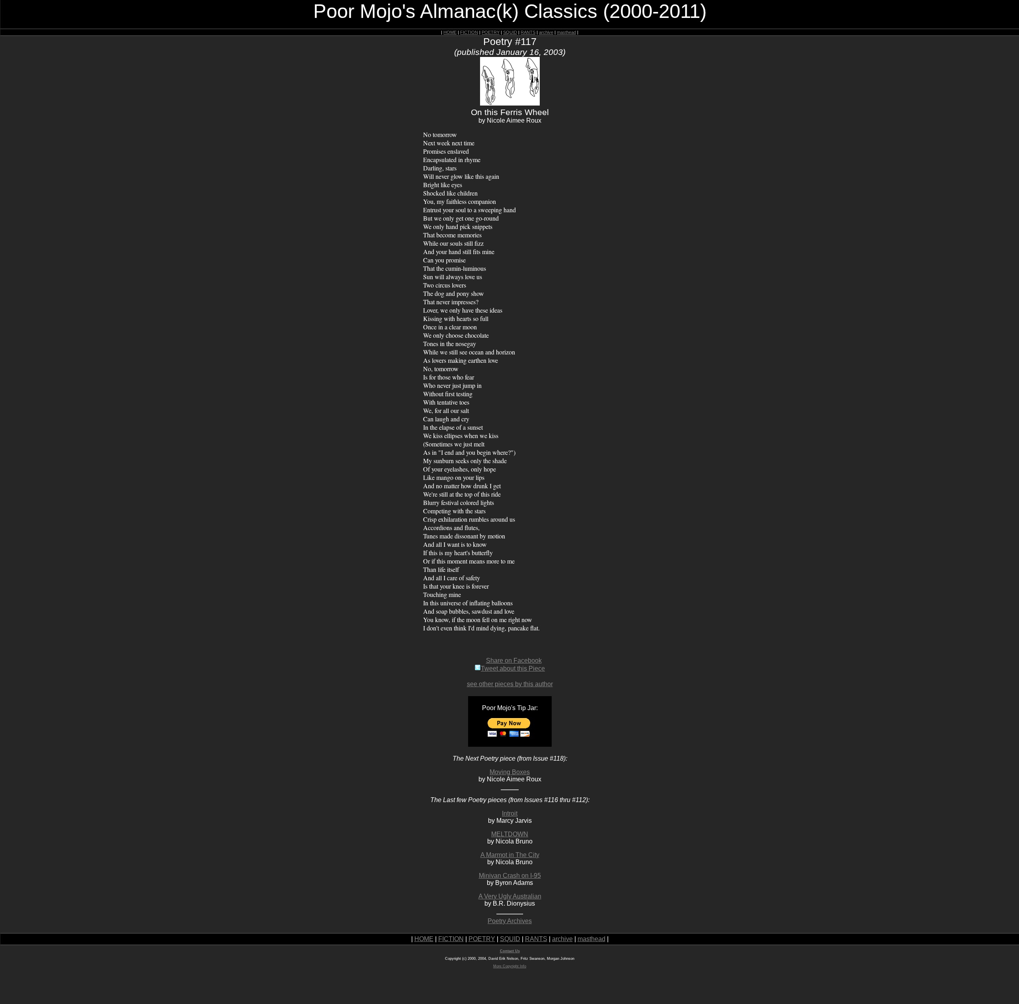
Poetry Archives (510, 921)
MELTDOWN (509, 834)
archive (546, 32)
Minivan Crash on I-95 (510, 875)
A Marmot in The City (509, 854)
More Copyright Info (509, 966)
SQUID (510, 32)
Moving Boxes (510, 772)
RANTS (528, 32)
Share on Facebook (514, 660)
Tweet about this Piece (513, 668)
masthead (566, 32)
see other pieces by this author (510, 684)
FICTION (469, 32)
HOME (450, 32)
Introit (509, 813)
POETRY (491, 32)
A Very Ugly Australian (509, 896)
